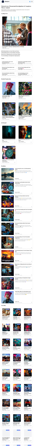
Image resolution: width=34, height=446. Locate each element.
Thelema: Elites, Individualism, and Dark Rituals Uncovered (27, 333)
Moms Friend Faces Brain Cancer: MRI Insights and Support (17, 438)
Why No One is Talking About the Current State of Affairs (10, 54)
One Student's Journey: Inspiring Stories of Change (13, 46)
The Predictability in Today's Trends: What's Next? (6, 438)
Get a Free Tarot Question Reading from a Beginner (5, 348)
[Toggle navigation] (32, 1)
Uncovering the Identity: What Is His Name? (24, 140)
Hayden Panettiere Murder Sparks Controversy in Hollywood (5, 363)
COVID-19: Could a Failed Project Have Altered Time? (8, 160)
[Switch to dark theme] (30, 1)
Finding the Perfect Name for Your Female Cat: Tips (5, 317)
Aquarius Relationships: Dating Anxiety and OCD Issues (5, 333)
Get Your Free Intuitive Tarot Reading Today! (16, 333)
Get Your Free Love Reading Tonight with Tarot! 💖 (6, 423)
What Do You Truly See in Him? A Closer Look (27, 378)
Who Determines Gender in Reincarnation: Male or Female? (6, 393)
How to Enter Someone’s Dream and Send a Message (27, 393)
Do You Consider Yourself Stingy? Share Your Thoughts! (5, 408)
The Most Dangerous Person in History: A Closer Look (27, 408)
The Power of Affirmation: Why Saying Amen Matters (16, 393)
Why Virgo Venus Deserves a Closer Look (24, 96)
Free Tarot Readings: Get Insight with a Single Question (10, 55)
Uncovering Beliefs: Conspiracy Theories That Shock (17, 363)
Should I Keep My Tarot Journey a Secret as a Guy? (27, 423)
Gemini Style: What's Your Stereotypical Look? (7, 96)
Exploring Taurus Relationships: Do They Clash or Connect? (27, 317)
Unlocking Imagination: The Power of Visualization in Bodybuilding (16, 317)
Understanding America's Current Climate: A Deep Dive (10, 52)
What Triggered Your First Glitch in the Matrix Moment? (17, 378)
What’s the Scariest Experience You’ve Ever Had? (8, 140)
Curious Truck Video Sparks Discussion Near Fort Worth (5, 378)
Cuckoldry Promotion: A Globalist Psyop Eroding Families (27, 363)
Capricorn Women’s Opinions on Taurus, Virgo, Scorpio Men (28, 348)
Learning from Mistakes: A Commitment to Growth (27, 438)
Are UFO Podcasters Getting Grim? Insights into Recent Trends (16, 348)
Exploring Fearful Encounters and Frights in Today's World (16, 423)
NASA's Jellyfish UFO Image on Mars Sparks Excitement (17, 408)
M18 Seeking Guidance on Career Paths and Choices (10, 51)
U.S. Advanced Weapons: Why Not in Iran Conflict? (25, 117)
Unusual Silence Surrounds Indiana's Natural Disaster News (8, 117)
